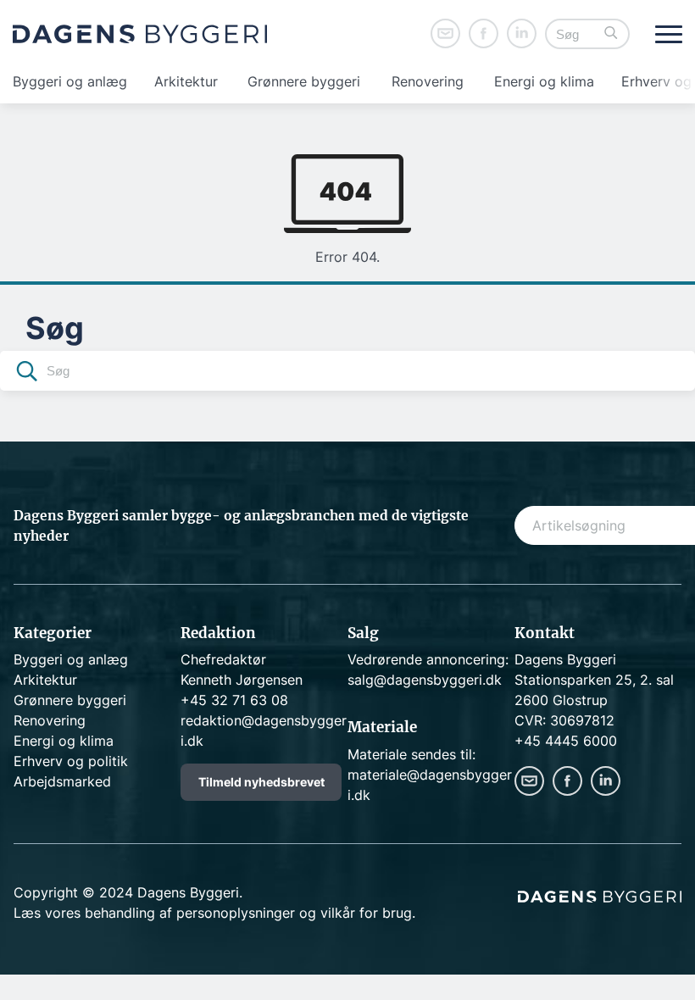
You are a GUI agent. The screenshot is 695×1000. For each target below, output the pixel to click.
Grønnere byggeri (303, 81)
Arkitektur (186, 81)
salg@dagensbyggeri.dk (425, 679)
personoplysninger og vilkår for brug (294, 912)
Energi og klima (544, 81)
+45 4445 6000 (565, 740)
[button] (611, 34)
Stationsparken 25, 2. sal (594, 679)
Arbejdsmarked (62, 781)
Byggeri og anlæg (70, 81)
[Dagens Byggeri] (140, 33)
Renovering (428, 81)
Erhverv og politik (71, 761)
